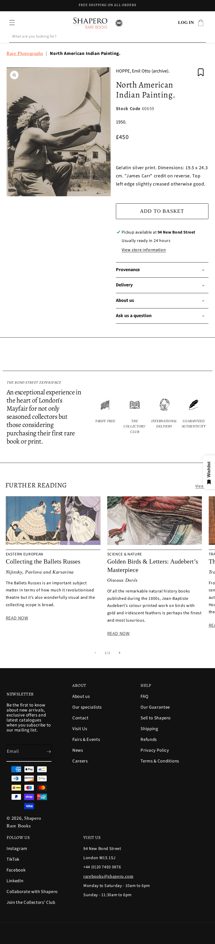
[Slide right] (119, 653)
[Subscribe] (44, 752)
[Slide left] (95, 653)
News (77, 750)
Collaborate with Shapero (32, 892)
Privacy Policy (155, 750)
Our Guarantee (155, 707)
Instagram (17, 849)
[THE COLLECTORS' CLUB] (135, 416)
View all (202, 486)
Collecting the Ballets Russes (43, 561)
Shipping (149, 729)
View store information (144, 250)
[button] (12, 22)
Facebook (16, 870)
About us (81, 697)
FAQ (144, 697)
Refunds (149, 739)
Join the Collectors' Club (31, 902)
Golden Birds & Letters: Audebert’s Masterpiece (152, 565)
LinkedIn (15, 881)
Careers (80, 761)
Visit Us (79, 729)
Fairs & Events (86, 739)
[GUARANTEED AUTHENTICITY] (194, 416)
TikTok (13, 859)
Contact (80, 718)
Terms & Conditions (160, 761)
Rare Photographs (25, 53)
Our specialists (87, 707)
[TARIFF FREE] (105, 416)
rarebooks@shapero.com (108, 876)
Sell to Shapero (156, 718)
